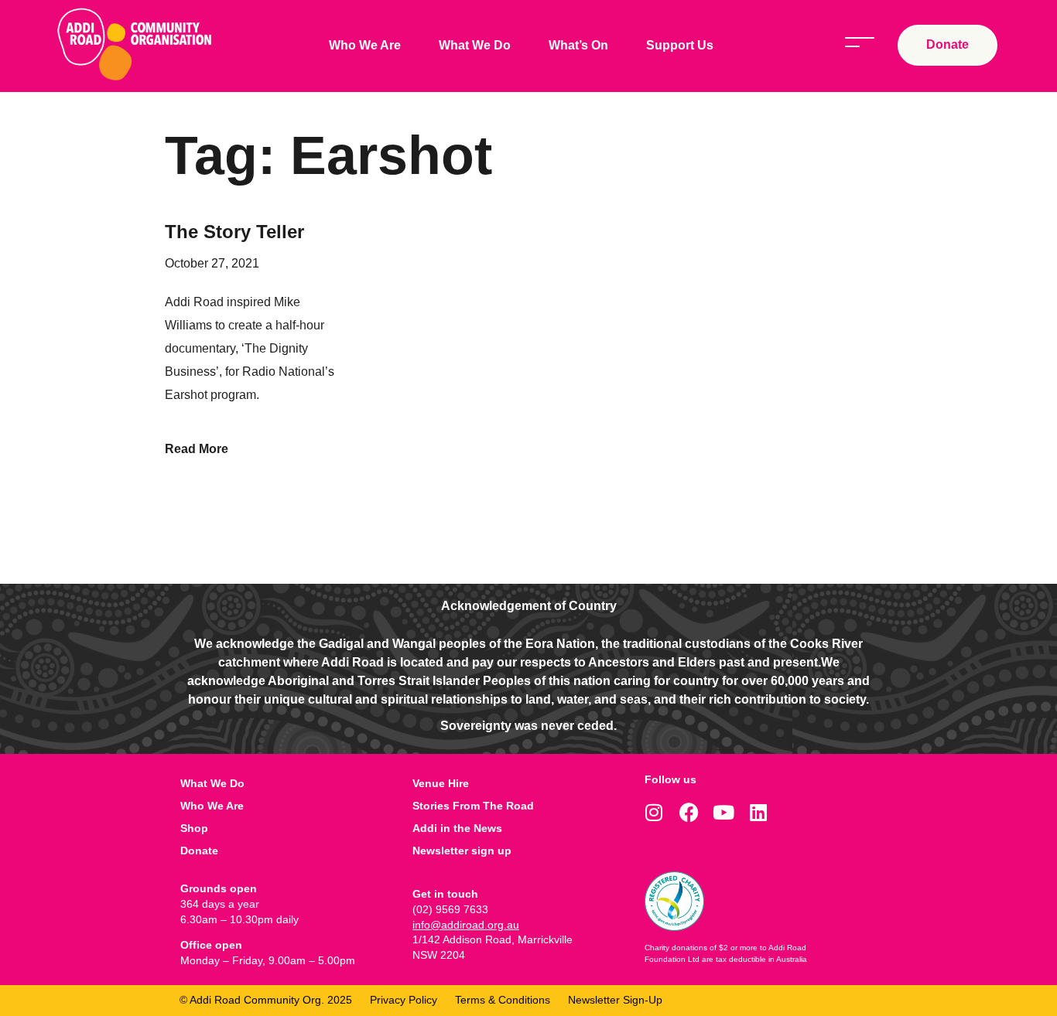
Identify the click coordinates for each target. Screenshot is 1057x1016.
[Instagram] (654, 812)
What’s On (578, 45)
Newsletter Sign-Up (615, 1000)
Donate (199, 850)
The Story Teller (234, 231)
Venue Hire (440, 783)
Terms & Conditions (502, 1000)
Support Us (679, 45)
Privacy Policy (403, 1000)
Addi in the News (457, 828)
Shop (194, 828)
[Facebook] (689, 812)
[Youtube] (724, 812)
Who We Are (365, 45)
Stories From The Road (473, 806)
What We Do (475, 45)
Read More (196, 448)
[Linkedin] (758, 812)
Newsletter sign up (461, 850)
